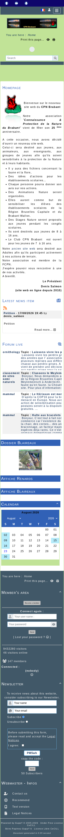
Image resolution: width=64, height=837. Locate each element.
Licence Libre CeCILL (46, 829)
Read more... (43, 329)
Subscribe (14, 717)
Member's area (31, 592)
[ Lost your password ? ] (32, 637)
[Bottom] (26, 3)
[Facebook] (32, 49)
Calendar (30, 504)
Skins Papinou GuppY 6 (19, 829)
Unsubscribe (16, 721)
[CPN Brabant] (32, 23)
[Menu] (57, 10)
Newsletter (31, 684)
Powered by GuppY (12, 823)
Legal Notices (21, 813)
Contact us (19, 793)
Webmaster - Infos (31, 783)
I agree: (15, 745)
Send (32, 632)
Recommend (20, 800)
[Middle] (16, 3)
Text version (20, 806)
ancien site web (23, 248)
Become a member (32, 603)
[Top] (6, 3)
